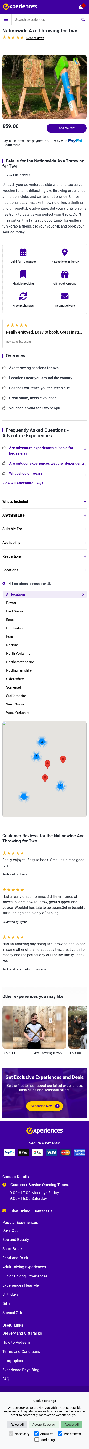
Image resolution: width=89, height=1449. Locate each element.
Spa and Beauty (15, 1239)
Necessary (22, 1434)
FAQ (5, 1379)
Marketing (47, 1440)
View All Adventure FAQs (22, 483)
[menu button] (5, 19)
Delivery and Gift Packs (22, 1333)
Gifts (6, 1303)
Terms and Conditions (21, 1351)
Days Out (10, 1230)
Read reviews (35, 38)
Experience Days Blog (20, 1369)
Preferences (72, 1434)
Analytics (46, 1434)
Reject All (17, 1424)
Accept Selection (44, 1424)
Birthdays (10, 1294)
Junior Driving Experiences (25, 1276)
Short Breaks (13, 1248)
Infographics (13, 1360)
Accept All (72, 1424)
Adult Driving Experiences (24, 1267)
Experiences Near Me (20, 1285)
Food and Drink (15, 1258)
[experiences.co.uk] (44, 1131)
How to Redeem (16, 1342)
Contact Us (42, 1211)
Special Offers (14, 1312)
